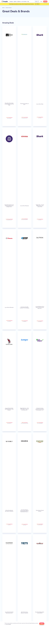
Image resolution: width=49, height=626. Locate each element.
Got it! (42, 623)
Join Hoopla (45, 1)
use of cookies (8, 624)
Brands (3, 7)
